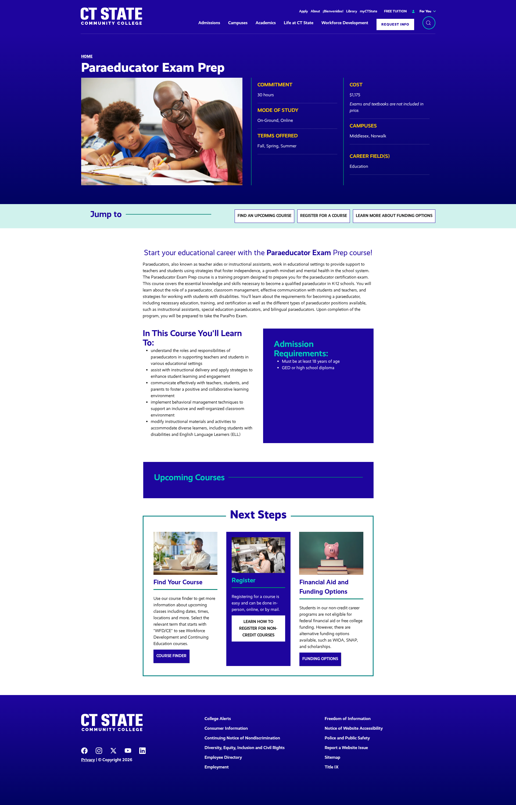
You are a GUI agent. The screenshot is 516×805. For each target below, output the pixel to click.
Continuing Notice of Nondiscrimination (242, 737)
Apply (303, 11)
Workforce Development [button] (344, 22)
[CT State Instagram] (99, 750)
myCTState (368, 11)
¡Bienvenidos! (333, 11)
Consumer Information (226, 728)
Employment (217, 767)
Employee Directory (223, 757)
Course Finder (171, 655)
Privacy (88, 759)
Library (351, 11)
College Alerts (218, 718)
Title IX (332, 767)
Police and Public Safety (347, 737)
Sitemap (332, 757)
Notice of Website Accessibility (354, 728)
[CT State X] (113, 750)
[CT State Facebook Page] (84, 750)
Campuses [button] (238, 22)
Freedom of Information (348, 718)
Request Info (395, 24)
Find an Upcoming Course (264, 215)
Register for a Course (323, 215)
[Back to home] (111, 16)
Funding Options (320, 658)
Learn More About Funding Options (394, 215)
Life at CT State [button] (298, 22)
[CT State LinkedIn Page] (142, 750)
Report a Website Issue (346, 747)
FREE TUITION (395, 11)
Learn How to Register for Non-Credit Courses (258, 628)
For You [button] (425, 11)
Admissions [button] (209, 22)
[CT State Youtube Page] (128, 750)
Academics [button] (266, 22)
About (315, 11)
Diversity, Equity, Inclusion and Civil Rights (245, 747)
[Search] (428, 23)
